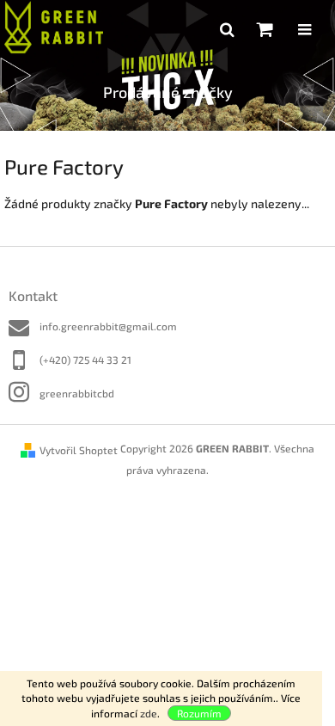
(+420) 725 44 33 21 (85, 360)
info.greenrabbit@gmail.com (108, 326)
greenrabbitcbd (77, 393)
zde (148, 713)
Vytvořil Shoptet (79, 450)
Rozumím (199, 713)
